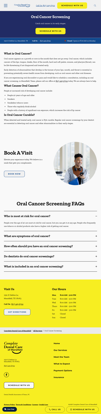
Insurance (59, 377)
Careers (35, 404)
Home (57, 343)
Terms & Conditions (23, 404)
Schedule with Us (72, 5)
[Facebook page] (6, 374)
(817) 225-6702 (45, 41)
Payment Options (63, 370)
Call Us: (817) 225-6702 (45, 5)
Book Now (14, 174)
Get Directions (17, 312)
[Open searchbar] (95, 5)
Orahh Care (43, 404)
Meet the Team (61, 357)
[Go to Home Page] (22, 5)
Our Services (60, 350)
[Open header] (6, 5)
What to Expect (62, 364)
